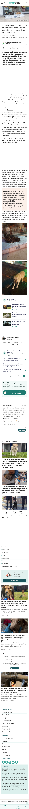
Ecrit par (8, 37)
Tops (3, 555)
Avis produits (6, 755)
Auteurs (4, 741)
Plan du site (4, 801)
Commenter (22, 430)
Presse (4, 749)
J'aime (6, 421)
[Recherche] (5, 3)
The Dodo (10, 110)
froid (22, 172)
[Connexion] (27, 3)
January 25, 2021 (8, 208)
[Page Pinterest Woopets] (6, 762)
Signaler (19, 421)
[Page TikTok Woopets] (16, 762)
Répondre (12, 421)
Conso (4, 561)
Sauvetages (5, 558)
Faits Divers (5, 549)
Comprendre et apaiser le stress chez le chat (14, 790)
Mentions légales (13, 801)
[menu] (2, 3)
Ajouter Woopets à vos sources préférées (13, 42)
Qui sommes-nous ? (8, 738)
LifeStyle (4, 718)
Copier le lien (19, 48)
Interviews (5, 726)
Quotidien (5, 564)
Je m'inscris (14, 668)
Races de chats (6, 715)
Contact (4, 752)
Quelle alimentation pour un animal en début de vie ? (14, 770)
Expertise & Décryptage (9, 566)
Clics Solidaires (6, 720)
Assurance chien (7, 729)
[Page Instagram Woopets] (9, 762)
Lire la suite (15, 345)
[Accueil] (14, 2)
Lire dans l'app (8, 48)
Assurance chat (6, 732)
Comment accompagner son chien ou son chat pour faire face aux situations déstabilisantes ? (13, 785)
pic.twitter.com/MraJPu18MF (13, 203)
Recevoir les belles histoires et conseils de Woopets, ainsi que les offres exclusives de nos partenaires (14, 663)
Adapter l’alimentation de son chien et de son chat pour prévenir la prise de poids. (14, 779)
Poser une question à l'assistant (12, 376)
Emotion (5, 552)
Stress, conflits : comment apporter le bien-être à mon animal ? (13, 774)
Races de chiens (7, 712)
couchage (10, 117)
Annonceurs (5, 744)
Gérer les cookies (23, 801)
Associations (6, 747)
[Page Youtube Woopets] (13, 762)
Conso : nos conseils (8, 723)
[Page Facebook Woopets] (3, 762)
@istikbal (12, 201)
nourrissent (14, 142)
